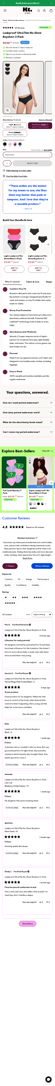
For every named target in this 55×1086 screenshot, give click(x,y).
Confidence (21, 585)
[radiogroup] (27, 144)
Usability (35, 585)
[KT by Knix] (27, 10)
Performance (43, 579)
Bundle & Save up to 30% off (27, 3)
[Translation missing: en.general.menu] (5, 10)
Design (29, 579)
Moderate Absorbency (16, 20)
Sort (28, 614)
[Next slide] (48, 244)
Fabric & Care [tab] (32, 282)
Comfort (9, 579)
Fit (19, 579)
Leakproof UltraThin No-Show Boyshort (22, 731)
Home (5, 20)
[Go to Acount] (44, 10)
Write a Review (44, 567)
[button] (14, 27)
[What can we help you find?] (38, 11)
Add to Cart (14, 269)
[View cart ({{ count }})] (51, 11)
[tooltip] (36, 538)
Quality (8, 585)
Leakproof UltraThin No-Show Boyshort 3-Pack (25, 630)
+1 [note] (45, 504)
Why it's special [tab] (12, 281)
